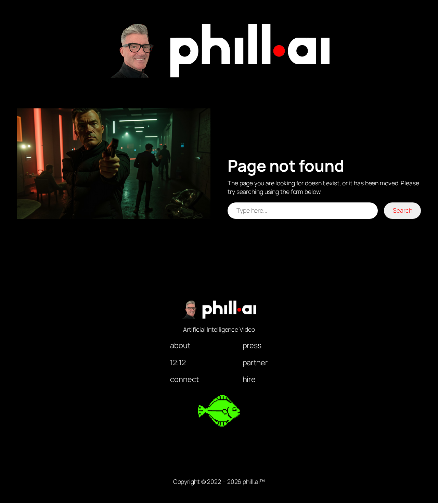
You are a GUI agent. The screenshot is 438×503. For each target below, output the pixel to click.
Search (402, 210)
